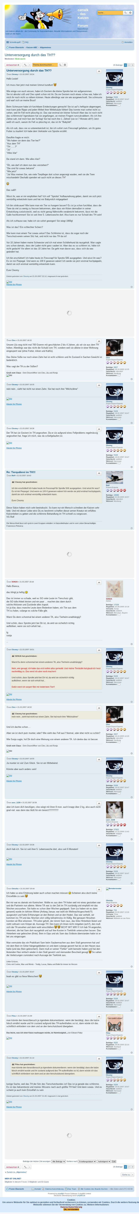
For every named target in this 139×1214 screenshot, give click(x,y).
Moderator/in (20, 59)
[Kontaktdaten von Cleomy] (119, 105)
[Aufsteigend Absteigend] (104, 1161)
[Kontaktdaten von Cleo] (119, 375)
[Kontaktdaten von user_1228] (119, 835)
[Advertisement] (69, 313)
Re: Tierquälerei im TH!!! (20, 472)
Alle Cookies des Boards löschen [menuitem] (94, 1189)
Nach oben (132, 287)
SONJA (109, 599)
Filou (108, 1033)
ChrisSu (109, 900)
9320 (116, 1043)
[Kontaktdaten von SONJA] (119, 615)
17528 (116, 605)
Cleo (108, 358)
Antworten (11, 64)
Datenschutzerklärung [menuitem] (54, 1189)
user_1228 (110, 820)
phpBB (60, 1194)
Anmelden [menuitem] (128, 42)
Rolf (107, 485)
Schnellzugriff (15, 42)
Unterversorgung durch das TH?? (30, 55)
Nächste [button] (132, 65)
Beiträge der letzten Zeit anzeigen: (37, 1161)
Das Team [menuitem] (72, 1189)
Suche (125, 13)
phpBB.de (81, 1195)
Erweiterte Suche (130, 13)
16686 (116, 495)
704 (115, 910)
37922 (116, 829)
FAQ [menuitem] (26, 42)
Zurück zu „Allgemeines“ (17, 1172)
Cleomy (109, 87)
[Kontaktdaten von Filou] (119, 1049)
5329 (116, 97)
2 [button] (129, 65)
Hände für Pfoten (14, 284)
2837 (116, 367)
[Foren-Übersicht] (42, 17)
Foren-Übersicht (16, 1189)
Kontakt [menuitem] (38, 1189)
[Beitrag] (7, 74)
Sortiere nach (72, 1161)
